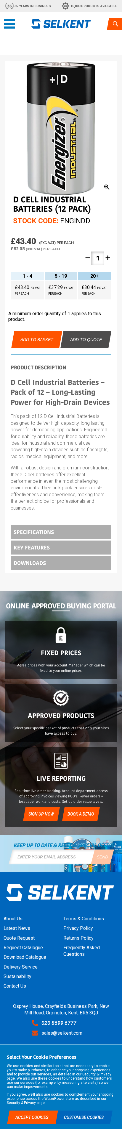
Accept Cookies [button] (32, 1117)
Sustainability (17, 976)
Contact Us (15, 986)
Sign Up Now (41, 814)
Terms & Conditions (83, 919)
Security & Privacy (96, 1074)
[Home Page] (61, 24)
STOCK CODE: (35, 221)
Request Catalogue (23, 947)
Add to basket (36, 339)
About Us (13, 919)
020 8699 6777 (58, 1023)
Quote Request (19, 938)
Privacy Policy (78, 928)
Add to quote (86, 339)
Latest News (17, 928)
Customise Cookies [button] (84, 1117)
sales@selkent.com (61, 1033)
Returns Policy (78, 938)
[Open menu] (9, 24)
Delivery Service (21, 967)
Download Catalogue (25, 957)
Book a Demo (81, 814)
